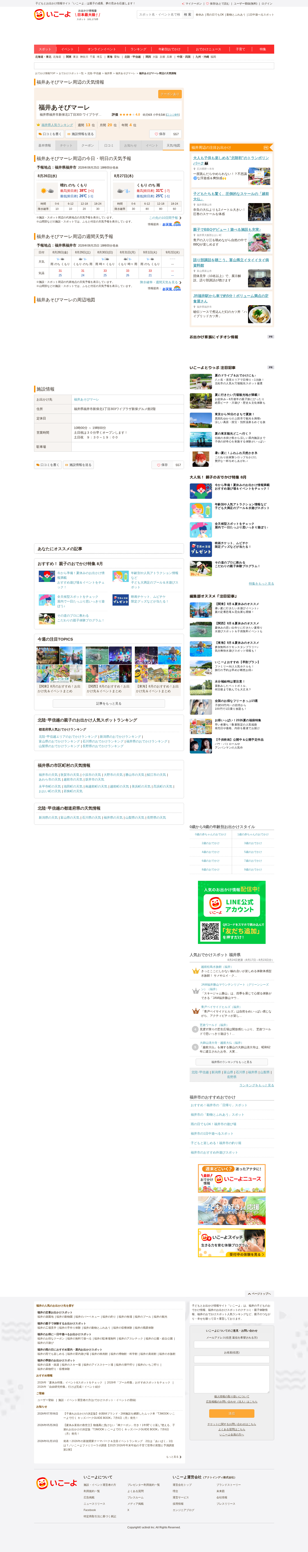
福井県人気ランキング (57, 125)
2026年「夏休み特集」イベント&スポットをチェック (69, 1382)
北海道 (57, 56)
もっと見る (172, 1456)
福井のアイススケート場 (98, 1364)
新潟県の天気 (48, 817)
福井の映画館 (100, 1353)
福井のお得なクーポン (50, 1338)
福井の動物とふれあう (96, 1327)
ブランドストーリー (228, 1484)
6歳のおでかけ (211, 860)
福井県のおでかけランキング (146, 741)
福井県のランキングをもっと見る (231, 1062)
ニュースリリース (94, 1503)
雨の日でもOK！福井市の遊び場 (213, 1124)
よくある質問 (135, 1491)
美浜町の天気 (141, 786)
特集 (263, 49)
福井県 (252, 1072)
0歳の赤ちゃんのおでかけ (210, 834)
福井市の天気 (48, 774)
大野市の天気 (113, 774)
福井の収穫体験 (122, 1327)
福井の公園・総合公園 (159, 1338)
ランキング (138, 49)
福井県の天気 (113, 817)
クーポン (87, 145)
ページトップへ (261, 1293)
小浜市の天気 (91, 774)
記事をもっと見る (109, 703)
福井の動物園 (64, 1316)
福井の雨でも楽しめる (50, 1353)
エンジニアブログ (183, 1510)
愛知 (117, 56)
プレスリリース (225, 1503)
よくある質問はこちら (231, 1429)
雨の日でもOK (215, 14)
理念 (175, 1491)
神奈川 (84, 56)
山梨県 (265, 1072)
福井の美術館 (148, 1353)
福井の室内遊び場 (78, 1353)
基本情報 (44, 145)
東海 (110, 56)
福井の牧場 (125, 1316)
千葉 (92, 56)
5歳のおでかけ (253, 852)
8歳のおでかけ (211, 869)
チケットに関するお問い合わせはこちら (231, 1424)
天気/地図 (173, 145)
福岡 (213, 56)
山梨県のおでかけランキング (59, 746)
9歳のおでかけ (253, 869)
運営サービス (181, 1497)
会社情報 (221, 1497)
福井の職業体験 (144, 1327)
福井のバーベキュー (87, 1316)
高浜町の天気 (162, 786)
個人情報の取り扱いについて (231, 1396)
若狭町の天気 (73, 791)
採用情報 (178, 1503)
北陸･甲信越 (200, 1072)
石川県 (240, 1072)
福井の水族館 (167, 1353)
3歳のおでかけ (253, 843)
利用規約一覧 (92, 1491)
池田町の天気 (73, 786)
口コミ (109, 145)
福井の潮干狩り (125, 1364)
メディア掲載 (135, 1503)
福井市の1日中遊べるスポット (212, 1133)
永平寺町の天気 (50, 786)
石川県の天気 (91, 817)
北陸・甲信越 (132, 56)
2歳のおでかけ (211, 843)
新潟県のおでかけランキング (120, 736)
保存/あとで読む (220, 3)
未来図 (220, 1491)
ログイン (267, 3)
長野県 (232, 1077)
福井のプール (143, 1316)
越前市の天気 (73, 779)
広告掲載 (89, 1497)
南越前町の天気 (96, 786)
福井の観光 (160, 1316)
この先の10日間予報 (163, 218)
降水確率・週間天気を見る (159, 282)
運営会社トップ (182, 1484)
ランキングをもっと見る (256, 1085)
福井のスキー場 (71, 1364)
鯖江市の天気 (156, 774)
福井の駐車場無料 (105, 1338)
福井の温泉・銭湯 (48, 1364)
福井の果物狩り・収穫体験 (53, 1369)
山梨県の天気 (134, 817)
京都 (162, 56)
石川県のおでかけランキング (103, 741)
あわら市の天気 (50, 779)
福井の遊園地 (45, 1316)
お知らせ (130, 145)
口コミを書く (52, 134)
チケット (66, 145)
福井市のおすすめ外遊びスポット (214, 1152)
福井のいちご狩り (148, 1364)
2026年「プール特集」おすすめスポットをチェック (138, 1382)
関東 (68, 56)
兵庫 (169, 56)
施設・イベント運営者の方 (100, 1484)
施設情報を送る (83, 134)
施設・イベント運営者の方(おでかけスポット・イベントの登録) (97, 1400)
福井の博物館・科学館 (124, 1353)
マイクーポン (194, 3)
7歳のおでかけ (253, 860)
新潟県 (216, 1072)
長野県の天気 (156, 817)
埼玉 (99, 56)
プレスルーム (135, 1497)
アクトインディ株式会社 (219, 1477)
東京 (75, 56)
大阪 (155, 56)
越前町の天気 (119, 786)
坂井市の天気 (94, 779)
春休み (200, 14)
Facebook (90, 1510)
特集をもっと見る (261, 583)
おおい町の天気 (50, 791)
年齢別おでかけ (170, 49)
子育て (240, 49)
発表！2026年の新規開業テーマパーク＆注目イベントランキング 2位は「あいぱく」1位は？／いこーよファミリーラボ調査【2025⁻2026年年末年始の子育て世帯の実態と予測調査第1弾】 (118, 1445)
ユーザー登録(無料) (245, 3)
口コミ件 (172, 114)
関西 (148, 56)
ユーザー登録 (45, 1400)
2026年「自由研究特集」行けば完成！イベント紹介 (69, 1386)
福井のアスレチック (131, 1338)
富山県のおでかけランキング (59, 741)
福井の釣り (109, 1316)
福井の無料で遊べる (79, 1338)
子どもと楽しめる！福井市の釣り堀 (216, 1143)
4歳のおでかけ (211, 852)
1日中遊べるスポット (261, 14)
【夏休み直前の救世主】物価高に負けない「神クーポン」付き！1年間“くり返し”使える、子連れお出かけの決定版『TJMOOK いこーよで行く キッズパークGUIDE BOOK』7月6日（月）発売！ (119, 1429)
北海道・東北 (43, 56)
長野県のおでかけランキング (103, 746)
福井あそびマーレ (86, 399)
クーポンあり (170, 94)
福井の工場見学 (46, 1327)
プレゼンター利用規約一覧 (143, 1484)
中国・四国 (184, 56)
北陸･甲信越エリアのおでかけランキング (68, 736)
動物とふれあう (236, 14)
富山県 (228, 1072)
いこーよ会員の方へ (232, 1434)
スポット (45, 49)
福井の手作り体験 (70, 1327)
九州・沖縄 (202, 56)
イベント (67, 49)
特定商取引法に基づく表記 (100, 1516)
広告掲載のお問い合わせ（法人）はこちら (231, 1401)
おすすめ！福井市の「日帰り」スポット (219, 1105)
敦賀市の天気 (69, 774)
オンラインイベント (102, 49)
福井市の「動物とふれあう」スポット (217, 1114)
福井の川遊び (45, 1342)
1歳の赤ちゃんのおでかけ (253, 834)
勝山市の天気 (134, 774)
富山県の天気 (69, 817)
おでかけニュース (208, 49)
